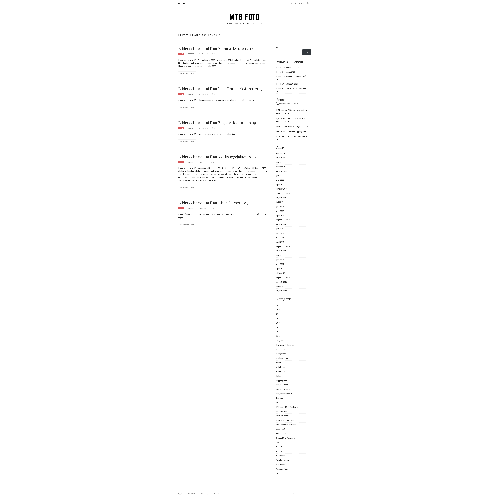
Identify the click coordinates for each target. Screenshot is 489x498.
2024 (278, 331)
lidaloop (279, 398)
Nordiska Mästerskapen (286, 424)
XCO (278, 473)
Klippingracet (281, 380)
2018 (278, 318)
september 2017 (283, 246)
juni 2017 (280, 259)
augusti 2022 (281, 171)
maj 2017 (280, 264)
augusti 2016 (281, 282)
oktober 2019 (281, 189)
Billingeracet (281, 354)
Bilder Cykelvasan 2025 (285, 72)
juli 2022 (279, 175)
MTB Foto (244, 16)
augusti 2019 (281, 197)
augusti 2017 (281, 251)
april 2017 (280, 268)
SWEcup (279, 442)
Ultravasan (280, 455)
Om (191, 3)
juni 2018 (280, 233)
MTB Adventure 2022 (285, 420)
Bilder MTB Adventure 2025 (287, 67)
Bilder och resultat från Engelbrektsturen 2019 (217, 122)
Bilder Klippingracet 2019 (298, 126)
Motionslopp (281, 411)
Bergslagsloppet (283, 349)
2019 (181, 54)
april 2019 (280, 215)
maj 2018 (280, 237)
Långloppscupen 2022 (285, 393)
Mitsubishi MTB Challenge (287, 407)
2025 (278, 336)
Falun (278, 376)
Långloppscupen (283, 389)
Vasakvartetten (282, 460)
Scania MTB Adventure (285, 438)
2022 (278, 327)
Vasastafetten (282, 469)
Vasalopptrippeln (283, 464)
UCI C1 (279, 447)
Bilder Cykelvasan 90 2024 (287, 84)
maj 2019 (280, 211)
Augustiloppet (282, 340)
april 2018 (280, 242)
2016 (278, 309)
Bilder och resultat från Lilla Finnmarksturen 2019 (220, 88)
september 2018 (283, 220)
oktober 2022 (281, 166)
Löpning (279, 402)
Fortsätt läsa (187, 74)
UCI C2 (279, 451)
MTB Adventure (282, 416)
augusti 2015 (281, 290)
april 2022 (280, 184)
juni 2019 (280, 206)
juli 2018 (279, 228)
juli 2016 (279, 286)
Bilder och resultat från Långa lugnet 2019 (213, 202)
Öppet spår (281, 429)
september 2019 (283, 193)
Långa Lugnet (282, 385)
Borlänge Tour (282, 358)
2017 (278, 314)
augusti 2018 (281, 224)
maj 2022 (280, 180)
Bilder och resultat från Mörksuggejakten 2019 (217, 156)
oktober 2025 (281, 153)
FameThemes (306, 494)
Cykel (278, 362)
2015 (278, 305)
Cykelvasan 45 (282, 371)
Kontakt (182, 3)
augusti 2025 (281, 158)
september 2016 (283, 277)
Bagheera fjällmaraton (285, 345)
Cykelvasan (281, 367)
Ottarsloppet (281, 433)
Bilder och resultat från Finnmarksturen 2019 (216, 48)
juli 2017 (279, 255)
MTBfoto (280, 110)
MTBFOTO (192, 54)
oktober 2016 (281, 273)
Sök (277, 47)
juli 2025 (279, 162)
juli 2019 (279, 202)
